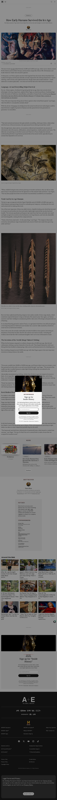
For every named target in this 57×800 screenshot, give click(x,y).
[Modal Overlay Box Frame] (28, 400)
